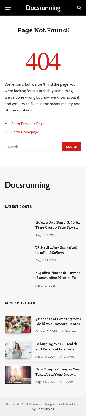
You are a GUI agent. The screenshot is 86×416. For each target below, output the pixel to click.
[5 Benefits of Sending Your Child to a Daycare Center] (18, 324)
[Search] (78, 7)
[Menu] (8, 7)
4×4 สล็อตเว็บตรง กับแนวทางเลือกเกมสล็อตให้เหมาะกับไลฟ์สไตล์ (57, 278)
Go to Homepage (25, 132)
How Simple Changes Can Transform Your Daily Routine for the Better (57, 374)
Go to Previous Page (27, 123)
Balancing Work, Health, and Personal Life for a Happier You (56, 349)
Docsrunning (45, 409)
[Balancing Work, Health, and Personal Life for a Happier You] (18, 349)
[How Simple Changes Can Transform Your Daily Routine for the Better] (18, 375)
